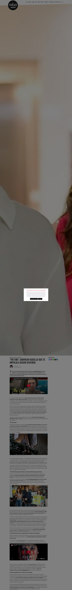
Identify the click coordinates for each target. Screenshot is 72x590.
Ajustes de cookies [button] (34, 298)
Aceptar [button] (40, 298)
